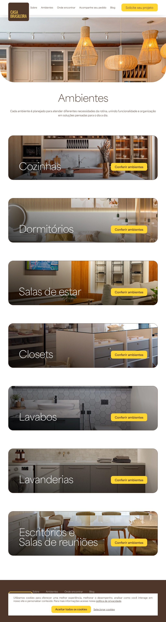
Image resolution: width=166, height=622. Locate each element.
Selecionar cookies (104, 609)
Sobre (33, 7)
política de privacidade (108, 600)
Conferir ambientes (129, 167)
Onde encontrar (66, 7)
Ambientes (47, 7)
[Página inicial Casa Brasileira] (18, 12)
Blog (112, 7)
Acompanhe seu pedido (92, 7)
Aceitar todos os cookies (71, 609)
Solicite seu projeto (139, 7)
